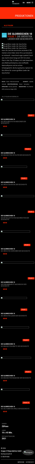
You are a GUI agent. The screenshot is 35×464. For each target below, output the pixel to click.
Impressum (21, 462)
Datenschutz (30, 462)
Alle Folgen (8, 25)
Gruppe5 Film (7, 2)
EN (23, 3)
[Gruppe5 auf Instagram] (16, 2)
